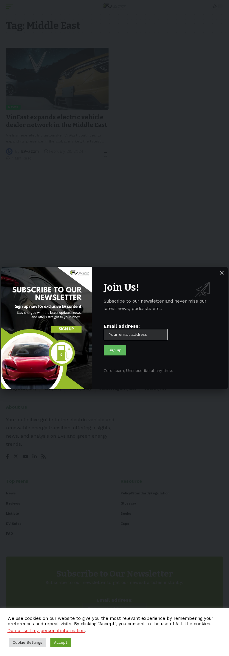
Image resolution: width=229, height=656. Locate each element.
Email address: (122, 326)
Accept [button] (60, 642)
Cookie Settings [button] (27, 642)
